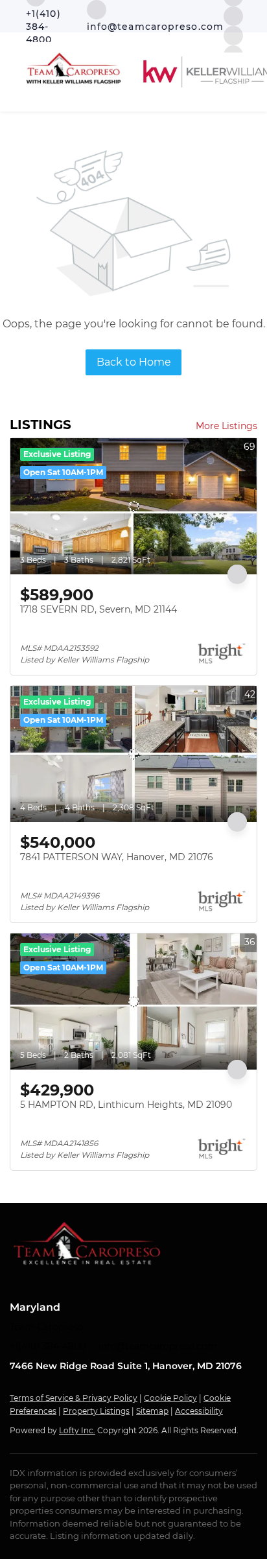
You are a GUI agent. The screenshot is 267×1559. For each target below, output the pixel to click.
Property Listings (96, 1411)
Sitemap (152, 1411)
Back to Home (134, 362)
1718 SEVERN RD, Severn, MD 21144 (98, 609)
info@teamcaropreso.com (158, 1346)
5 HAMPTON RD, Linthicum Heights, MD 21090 (126, 1104)
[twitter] (233, 15)
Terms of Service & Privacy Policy (73, 1398)
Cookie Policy (170, 1398)
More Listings (226, 426)
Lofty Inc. (77, 1430)
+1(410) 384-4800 (48, 1346)
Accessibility (199, 1411)
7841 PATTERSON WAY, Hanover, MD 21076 (116, 857)
